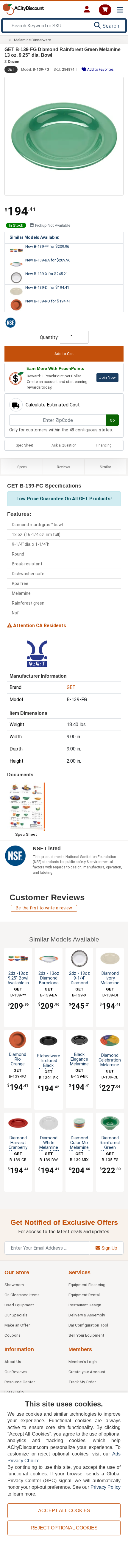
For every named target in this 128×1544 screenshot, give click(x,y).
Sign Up (108, 1248)
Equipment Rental (84, 1294)
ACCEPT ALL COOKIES (64, 1510)
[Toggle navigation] (120, 10)
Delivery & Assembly (86, 1315)
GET (11, 69)
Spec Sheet (24, 445)
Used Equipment (19, 1304)
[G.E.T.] (37, 653)
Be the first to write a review (44, 908)
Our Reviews (15, 1371)
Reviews (63, 467)
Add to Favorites (100, 69)
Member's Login (82, 1361)
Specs (22, 467)
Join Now (107, 377)
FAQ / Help (14, 1392)
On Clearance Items (22, 1294)
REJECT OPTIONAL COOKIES (64, 1527)
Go (112, 420)
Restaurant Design (84, 1304)
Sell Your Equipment (86, 1335)
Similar (105, 467)
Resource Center (19, 1381)
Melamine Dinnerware (32, 40)
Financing (104, 445)
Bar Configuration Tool (88, 1325)
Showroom (14, 1284)
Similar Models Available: (34, 237)
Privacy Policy (105, 1487)
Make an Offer (17, 1325)
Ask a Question (64, 445)
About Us (12, 1361)
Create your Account (86, 1371)
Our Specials (15, 1315)
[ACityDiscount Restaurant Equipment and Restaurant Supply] (23, 9)
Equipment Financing (86, 1284)
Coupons (12, 1335)
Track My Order (82, 1381)
